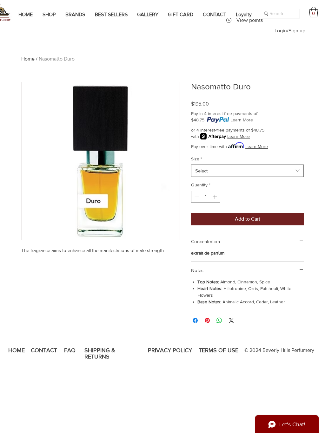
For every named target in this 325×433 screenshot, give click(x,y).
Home (28, 58)
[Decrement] (196, 196)
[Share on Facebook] (195, 320)
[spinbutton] (205, 196)
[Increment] (215, 196)
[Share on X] (231, 320)
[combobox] (247, 171)
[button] (313, 12)
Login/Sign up (290, 30)
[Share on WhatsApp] (219, 320)
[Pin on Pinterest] (207, 320)
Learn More (241, 119)
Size (196, 158)
